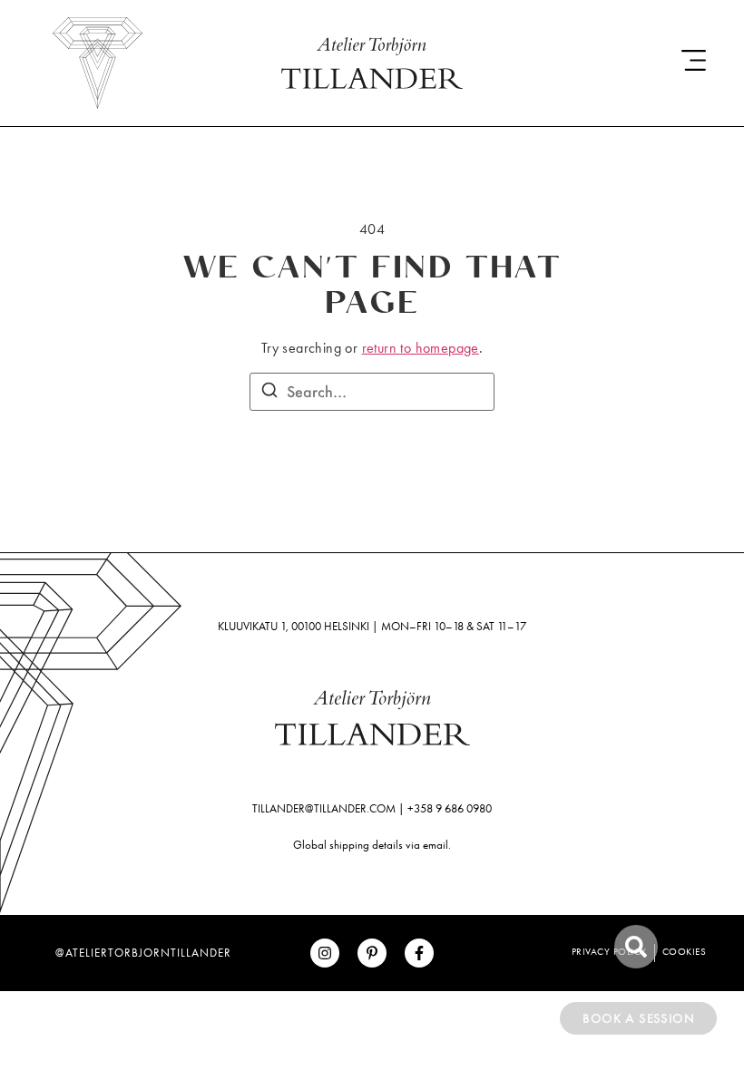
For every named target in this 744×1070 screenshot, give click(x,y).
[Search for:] (372, 392)
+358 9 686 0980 (449, 808)
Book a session (638, 1018)
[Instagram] (324, 953)
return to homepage (420, 347)
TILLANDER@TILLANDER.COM (324, 808)
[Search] (269, 393)
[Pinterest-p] (372, 953)
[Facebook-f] (419, 953)
